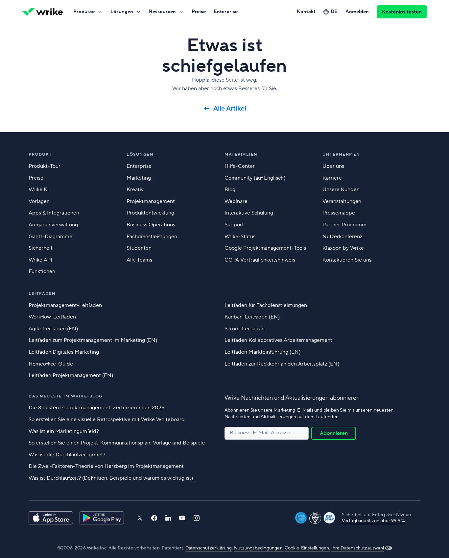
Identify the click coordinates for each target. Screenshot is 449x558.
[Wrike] (42, 12)
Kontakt (306, 12)
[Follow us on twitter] (139, 518)
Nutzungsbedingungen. (259, 548)
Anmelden (357, 12)
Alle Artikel (229, 109)
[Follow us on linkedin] (168, 518)
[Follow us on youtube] (182, 518)
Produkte (84, 12)
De (334, 12)
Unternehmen (341, 154)
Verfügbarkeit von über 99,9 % (373, 521)
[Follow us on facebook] (154, 518)
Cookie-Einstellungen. (307, 548)
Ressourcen (162, 12)
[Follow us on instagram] (196, 518)
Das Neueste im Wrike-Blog (66, 396)
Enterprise (226, 12)
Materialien (241, 154)
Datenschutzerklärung (208, 548)
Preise (199, 12)
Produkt (40, 154)
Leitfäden (42, 293)
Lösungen (121, 12)
